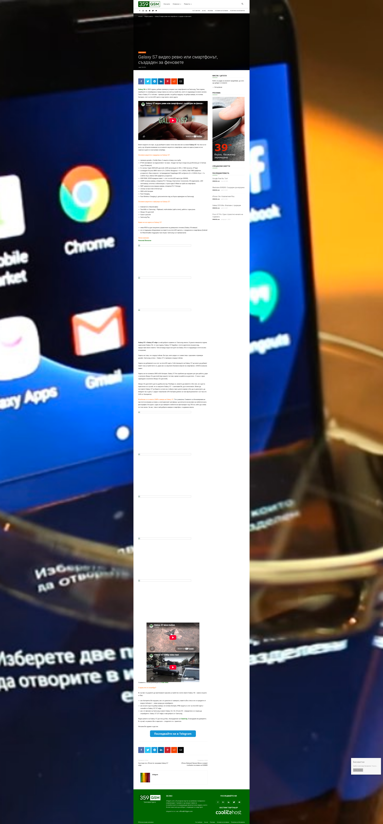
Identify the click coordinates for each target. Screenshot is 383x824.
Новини (176, 4)
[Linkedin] (146, 10)
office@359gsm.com (186, 811)
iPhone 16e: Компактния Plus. (223, 196)
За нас (204, 10)
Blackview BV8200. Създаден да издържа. (228, 187)
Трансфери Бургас (150, 802)
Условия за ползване (221, 10)
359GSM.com (216, 181)
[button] (242, 4)
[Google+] (223, 802)
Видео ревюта (149, 16)
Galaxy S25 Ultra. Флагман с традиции (226, 205)
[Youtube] (156, 10)
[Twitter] (152, 10)
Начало (167, 4)
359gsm (155, 775)
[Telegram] (149, 10)
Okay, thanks (358, 770)
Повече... (375, 766)
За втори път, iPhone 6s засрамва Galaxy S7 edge (153, 764)
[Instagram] (143, 10)
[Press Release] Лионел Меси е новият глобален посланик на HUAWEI (195, 764)
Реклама (210, 10)
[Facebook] (139, 10)
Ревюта (187, 4)
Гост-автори (196, 10)
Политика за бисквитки (237, 10)
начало (140, 16)
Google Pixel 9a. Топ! (220, 178)
